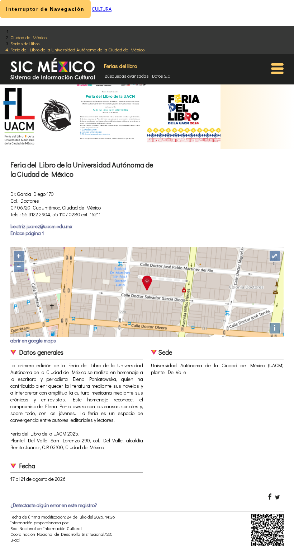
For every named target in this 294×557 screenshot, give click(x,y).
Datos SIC (161, 76)
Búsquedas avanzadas (126, 76)
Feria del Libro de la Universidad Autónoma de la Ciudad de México (77, 49)
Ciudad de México (28, 37)
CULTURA (102, 8)
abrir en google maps (33, 340)
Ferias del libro (24, 43)
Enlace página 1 (27, 233)
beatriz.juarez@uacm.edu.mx (41, 226)
